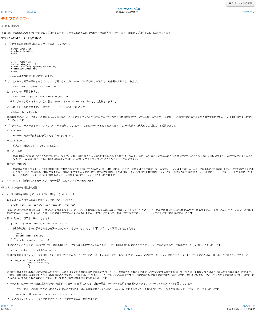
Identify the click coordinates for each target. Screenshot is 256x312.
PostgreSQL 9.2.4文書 (128, 8)
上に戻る (31, 11)
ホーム (128, 306)
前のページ (7, 11)
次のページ (249, 11)
